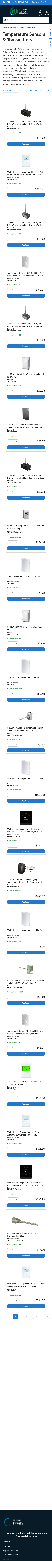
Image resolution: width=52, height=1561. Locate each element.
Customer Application (12, 1555)
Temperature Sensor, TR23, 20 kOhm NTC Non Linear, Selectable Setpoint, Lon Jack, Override (25, 275)
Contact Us (7, 1559)
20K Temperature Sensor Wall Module (24, 576)
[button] (47, 11)
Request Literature (10, 1551)
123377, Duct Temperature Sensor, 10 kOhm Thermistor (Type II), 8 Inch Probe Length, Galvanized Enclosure (24, 326)
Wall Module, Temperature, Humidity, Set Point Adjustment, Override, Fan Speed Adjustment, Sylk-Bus (25, 174)
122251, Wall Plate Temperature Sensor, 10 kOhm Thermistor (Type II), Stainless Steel (25, 427)
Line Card (6, 1546)
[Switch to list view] (48, 90)
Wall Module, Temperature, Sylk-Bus (23, 677)
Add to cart (26, 144)
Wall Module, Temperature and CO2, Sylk (25, 778)
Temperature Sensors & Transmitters (22, 28)
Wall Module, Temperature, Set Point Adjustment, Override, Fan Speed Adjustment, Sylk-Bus (23, 1135)
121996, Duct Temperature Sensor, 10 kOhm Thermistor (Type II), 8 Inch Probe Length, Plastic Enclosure (24, 124)
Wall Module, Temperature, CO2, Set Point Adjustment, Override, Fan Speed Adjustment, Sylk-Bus (25, 1286)
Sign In (34, 2)
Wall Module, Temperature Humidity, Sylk (25, 930)
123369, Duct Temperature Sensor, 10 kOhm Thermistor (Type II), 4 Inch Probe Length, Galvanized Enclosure (24, 225)
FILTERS (33, 90)
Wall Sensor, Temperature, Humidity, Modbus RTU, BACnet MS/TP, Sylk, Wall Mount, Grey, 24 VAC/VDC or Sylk (25, 831)
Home (5, 28)
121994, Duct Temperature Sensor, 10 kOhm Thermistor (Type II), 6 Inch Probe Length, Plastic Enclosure (24, 478)
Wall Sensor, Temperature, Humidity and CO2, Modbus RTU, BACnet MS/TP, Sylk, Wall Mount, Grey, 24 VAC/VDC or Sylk (25, 1185)
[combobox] (26, 20)
